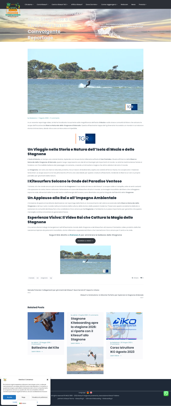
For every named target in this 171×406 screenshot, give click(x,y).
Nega (23, 397)
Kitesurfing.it (80, 399)
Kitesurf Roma (69, 399)
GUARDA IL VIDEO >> (85, 241)
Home (89, 24)
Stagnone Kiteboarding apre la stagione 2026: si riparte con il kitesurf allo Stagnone (84, 329)
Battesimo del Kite (45, 347)
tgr (51, 278)
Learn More (36, 351)
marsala (31, 278)
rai (37, 278)
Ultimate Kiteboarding (93, 399)
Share (136, 278)
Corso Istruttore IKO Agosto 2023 (122, 349)
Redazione (33, 118)
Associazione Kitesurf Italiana (109, 396)
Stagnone (44, 278)
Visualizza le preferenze (39, 397)
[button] (47, 380)
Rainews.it (75, 235)
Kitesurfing (98, 24)
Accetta (9, 397)
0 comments (54, 118)
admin (36, 343)
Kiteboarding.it (108, 399)
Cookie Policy (17, 402)
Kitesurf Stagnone (84, 396)
